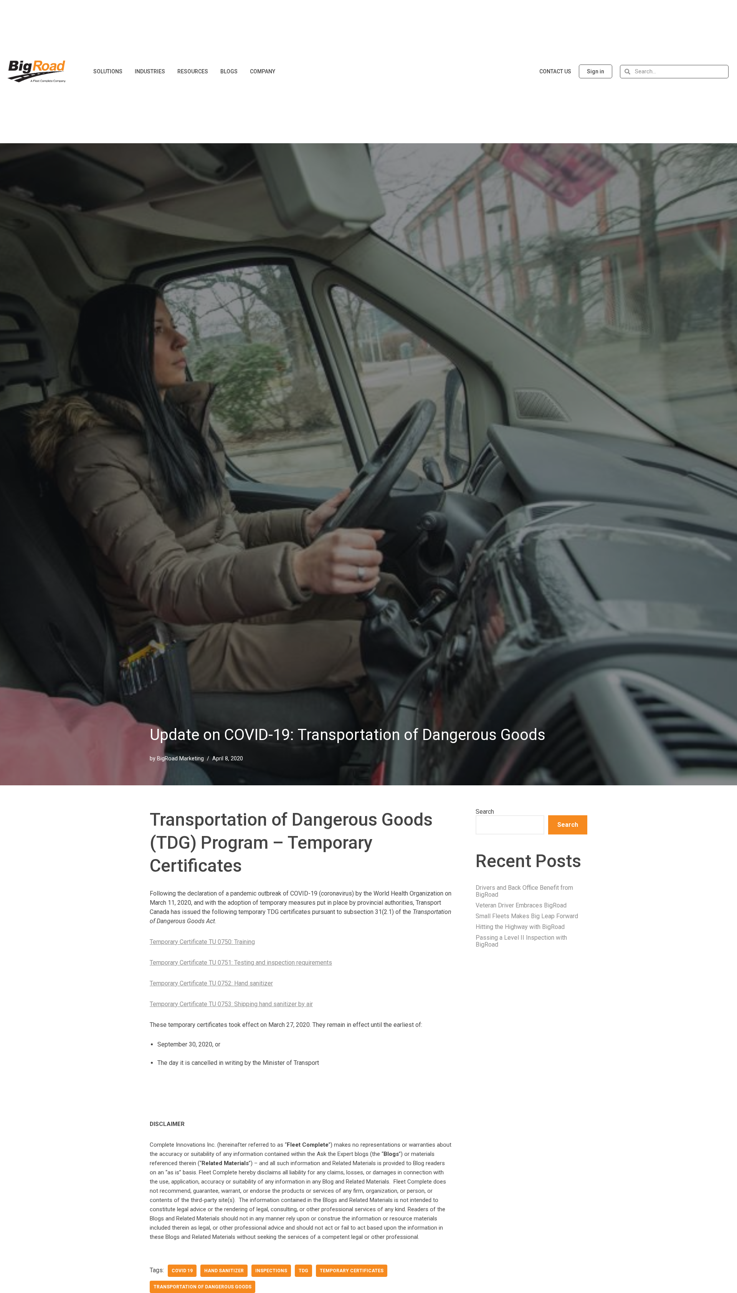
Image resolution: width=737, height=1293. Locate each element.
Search (485, 811)
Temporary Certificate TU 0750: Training (202, 941)
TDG (303, 1270)
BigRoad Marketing (180, 758)
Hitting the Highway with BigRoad (520, 926)
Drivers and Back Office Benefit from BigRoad (524, 891)
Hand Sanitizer (224, 1270)
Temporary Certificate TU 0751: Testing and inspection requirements (241, 962)
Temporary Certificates (351, 1270)
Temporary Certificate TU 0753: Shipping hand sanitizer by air (231, 1004)
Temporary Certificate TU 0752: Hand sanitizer (211, 983)
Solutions (107, 71)
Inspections (271, 1270)
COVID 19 (182, 1270)
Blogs (229, 71)
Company (262, 71)
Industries (150, 71)
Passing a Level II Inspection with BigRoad (521, 941)
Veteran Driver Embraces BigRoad (521, 905)
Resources (192, 71)
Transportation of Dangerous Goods (202, 1287)
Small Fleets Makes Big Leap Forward (527, 916)
